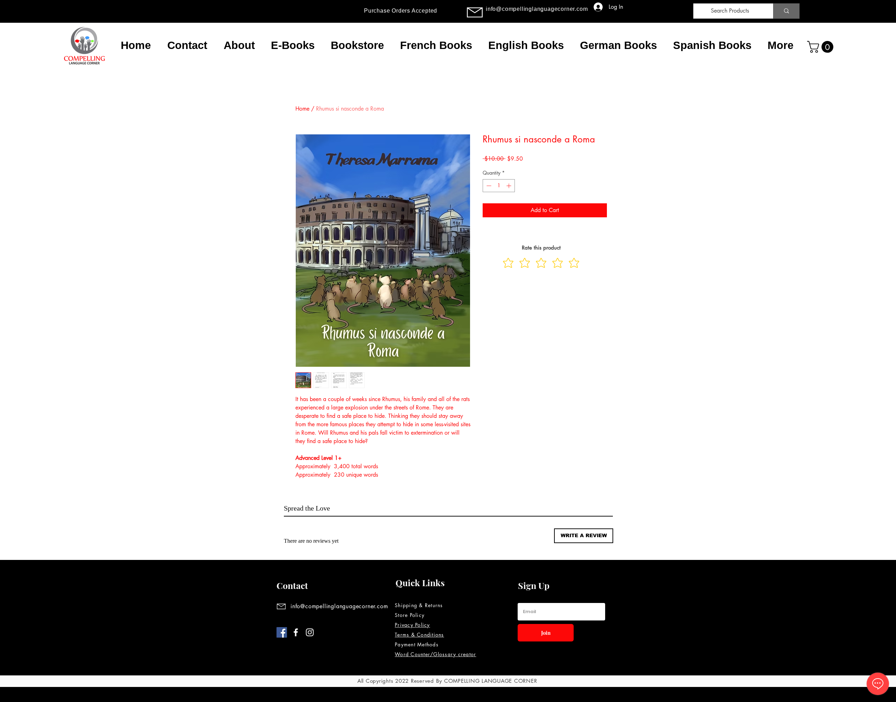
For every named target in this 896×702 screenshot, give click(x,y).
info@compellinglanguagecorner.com (537, 9)
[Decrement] (488, 186)
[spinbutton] (498, 186)
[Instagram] (309, 632)
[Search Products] (786, 11)
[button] (821, 47)
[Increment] (509, 186)
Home (302, 108)
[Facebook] (281, 632)
